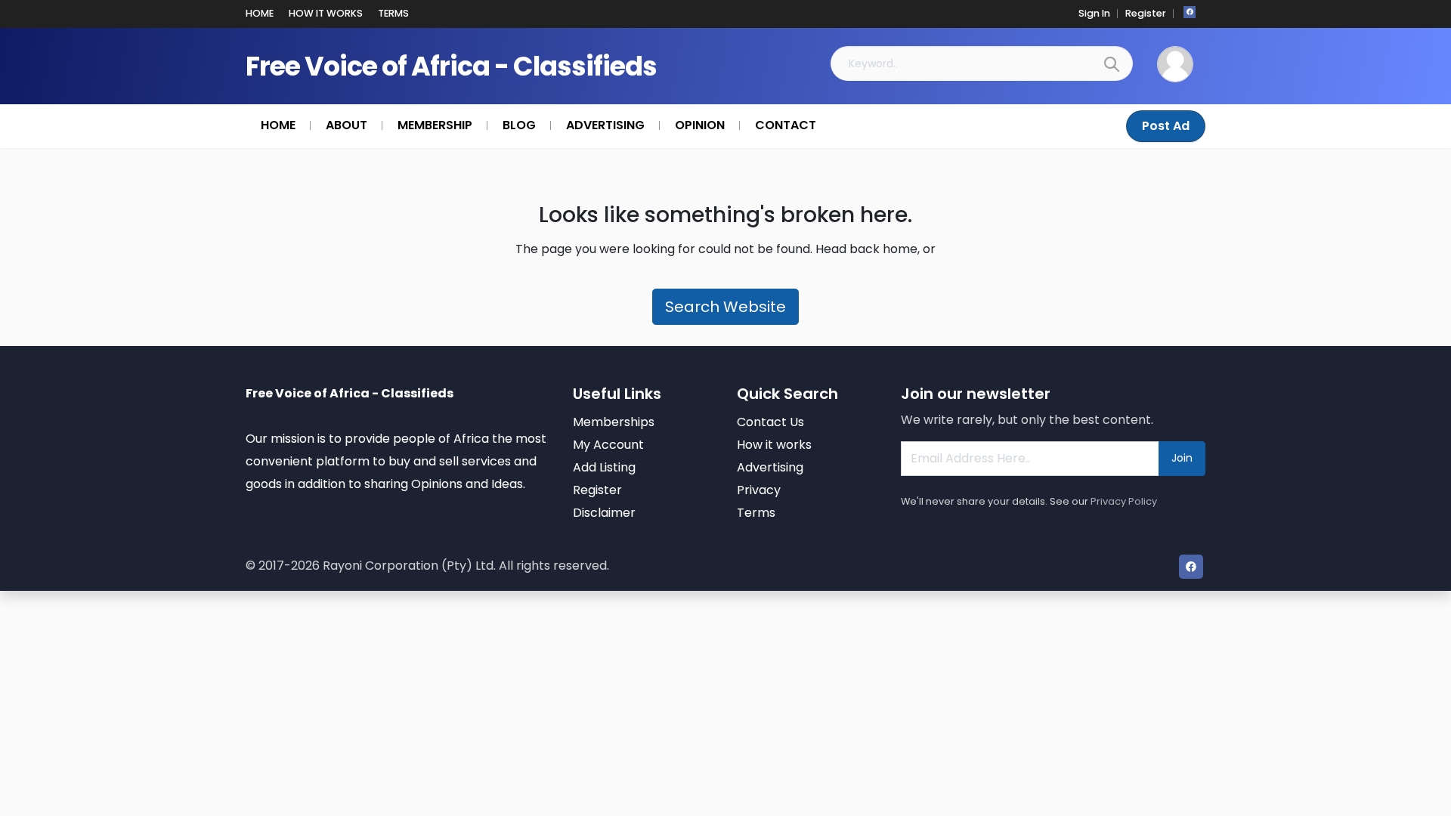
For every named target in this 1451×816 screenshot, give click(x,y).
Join (1182, 457)
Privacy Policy (1124, 501)
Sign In (1094, 13)
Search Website (725, 306)
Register (1145, 13)
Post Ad (1166, 125)
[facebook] (1189, 12)
